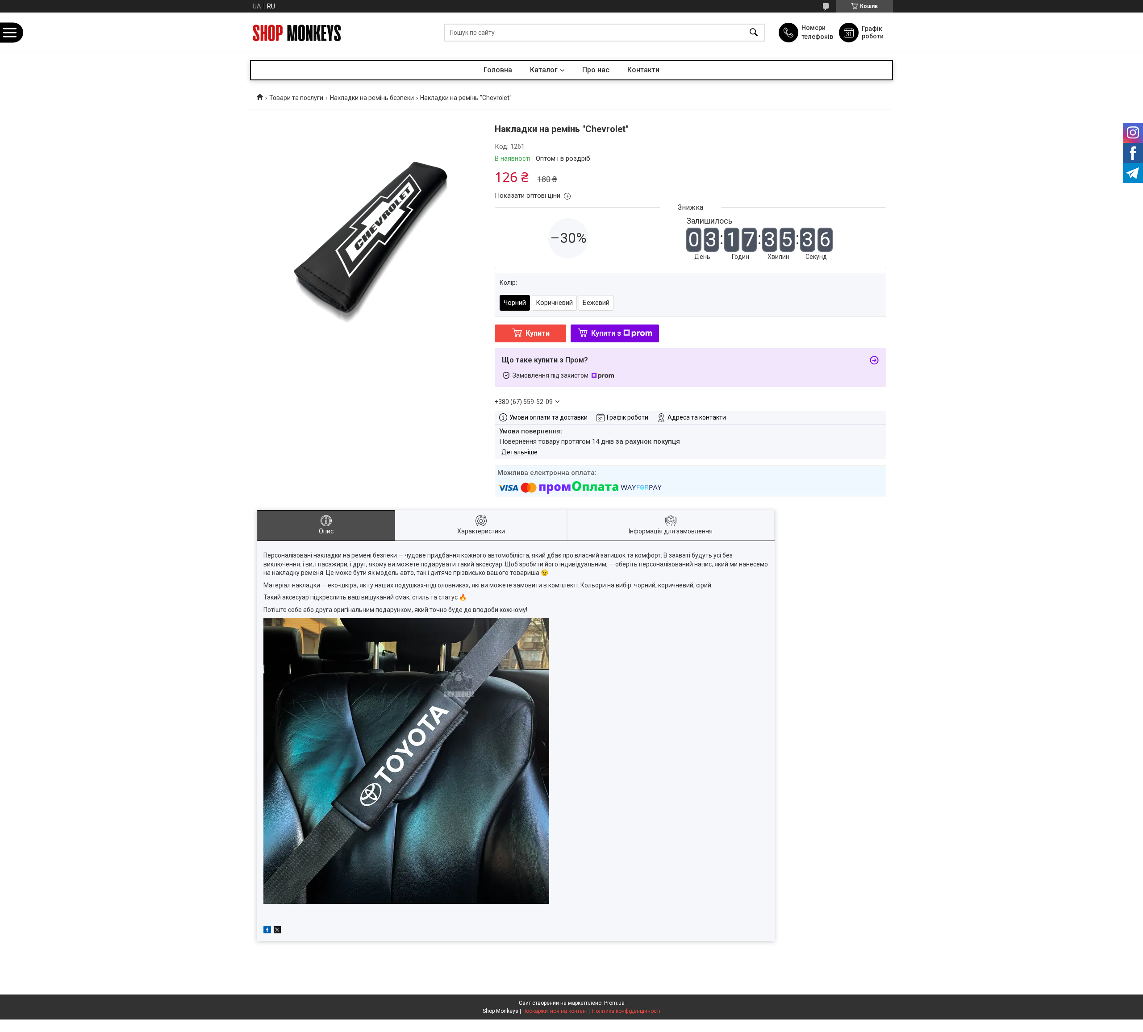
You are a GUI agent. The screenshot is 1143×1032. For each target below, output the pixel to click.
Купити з (606, 333)
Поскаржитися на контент (555, 1011)
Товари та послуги (296, 97)
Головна (498, 70)
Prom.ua (614, 1003)
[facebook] (267, 931)
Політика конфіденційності (626, 1011)
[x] (277, 931)
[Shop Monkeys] (297, 33)
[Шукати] (753, 33)
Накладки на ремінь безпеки (372, 97)
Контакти (643, 70)
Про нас (595, 70)
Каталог (544, 70)
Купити (538, 333)
